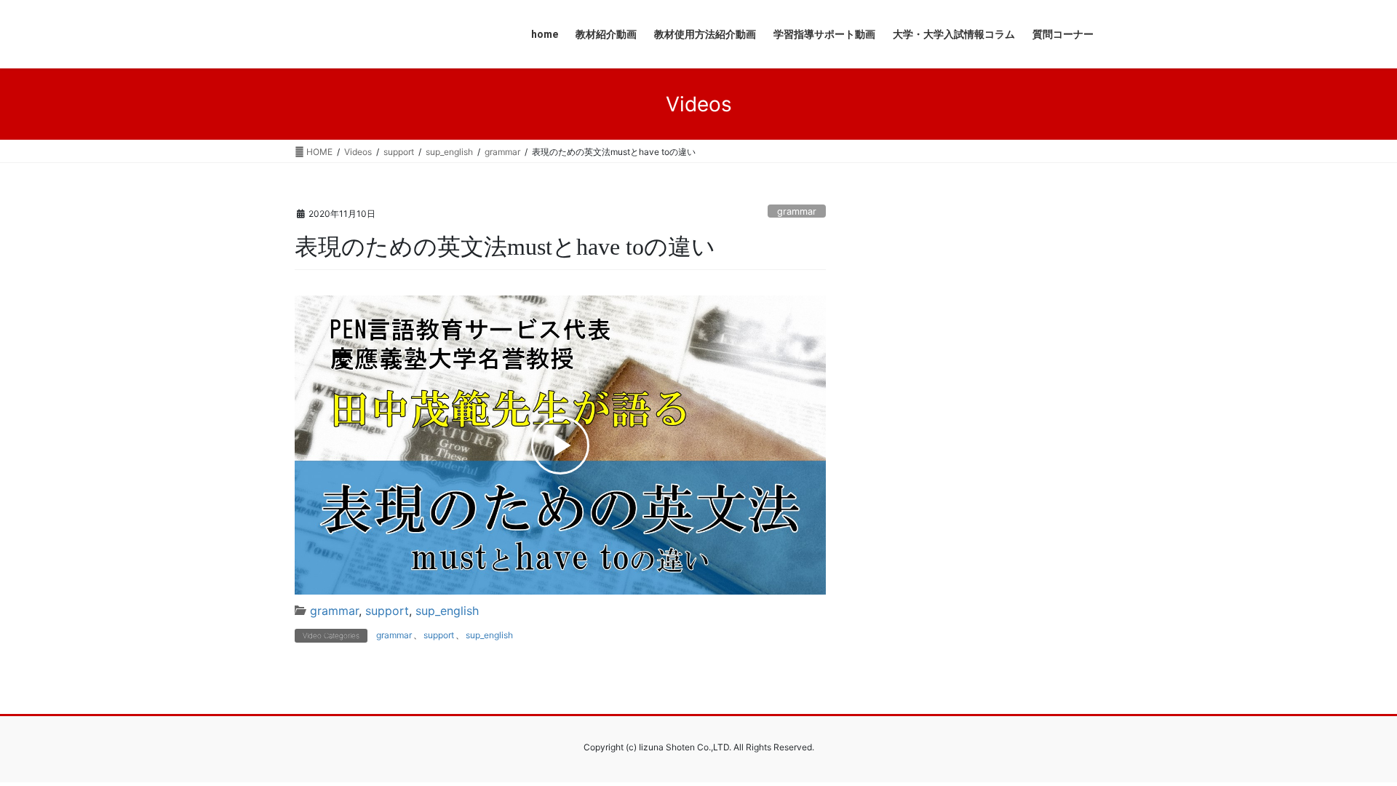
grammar (796, 211)
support (387, 610)
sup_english (447, 610)
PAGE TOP (1352, 750)
